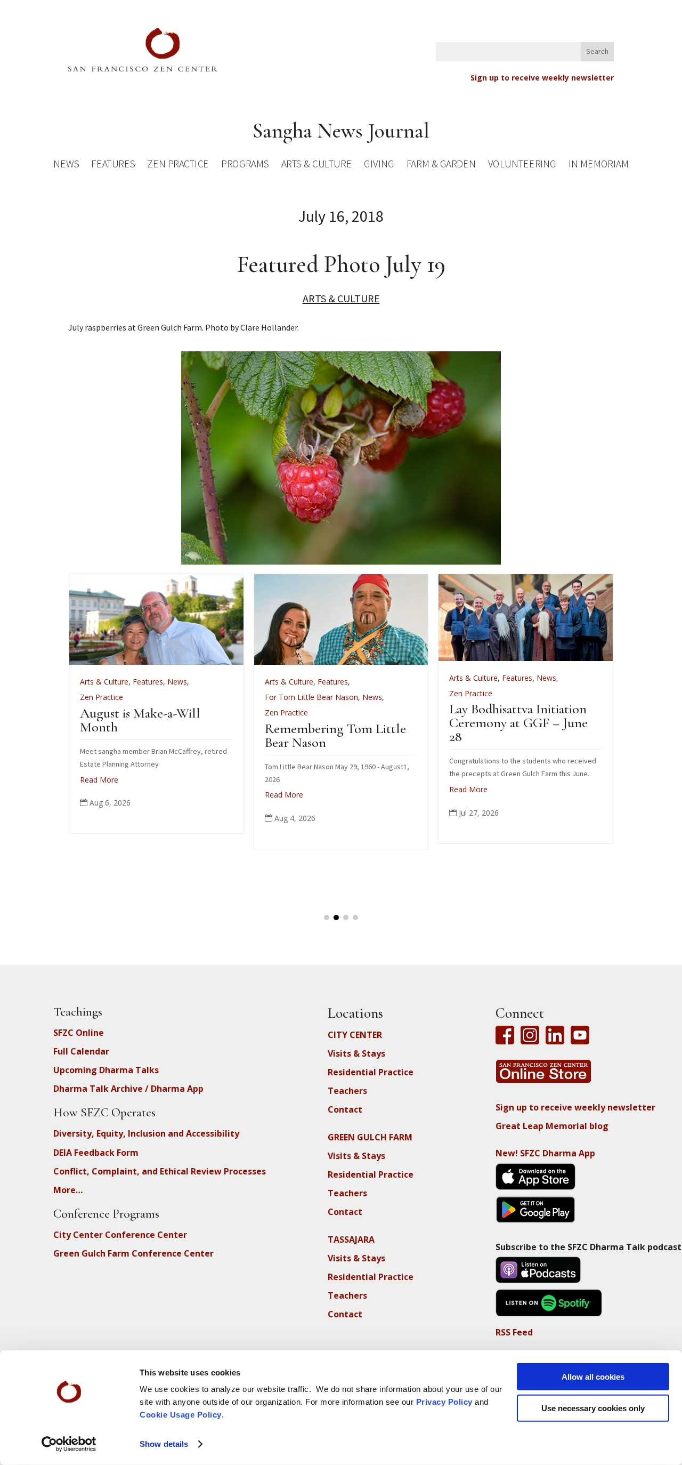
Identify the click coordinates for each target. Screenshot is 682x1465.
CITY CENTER (355, 1035)
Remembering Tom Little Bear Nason (164, 735)
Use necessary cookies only (593, 1407)
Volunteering (522, 165)
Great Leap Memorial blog (552, 1126)
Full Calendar (81, 1051)
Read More (113, 795)
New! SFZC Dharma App (545, 1153)
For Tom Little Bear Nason (140, 697)
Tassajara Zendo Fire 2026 (532, 713)
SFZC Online (78, 1033)
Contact (345, 1109)
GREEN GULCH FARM (370, 1137)
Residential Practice (370, 1072)
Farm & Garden (441, 165)
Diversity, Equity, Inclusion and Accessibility (146, 1133)
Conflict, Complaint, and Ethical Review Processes (159, 1171)
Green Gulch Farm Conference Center (133, 1253)
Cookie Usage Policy (181, 1414)
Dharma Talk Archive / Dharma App (128, 1088)
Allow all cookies (593, 1376)
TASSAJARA (351, 1239)
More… (68, 1190)
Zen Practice (178, 165)
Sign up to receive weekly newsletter (542, 78)
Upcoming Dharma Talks (106, 1070)
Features (113, 165)
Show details (164, 1443)
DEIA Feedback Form (96, 1152)
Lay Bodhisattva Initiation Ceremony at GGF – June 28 (348, 723)
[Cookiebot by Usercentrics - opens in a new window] (69, 1444)
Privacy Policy (444, 1401)
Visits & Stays (356, 1053)
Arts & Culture (316, 165)
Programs (245, 165)
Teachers (347, 1091)
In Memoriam (598, 165)
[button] (326, 917)
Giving (379, 165)
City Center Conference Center (120, 1235)
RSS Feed (514, 1332)
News (66, 165)
